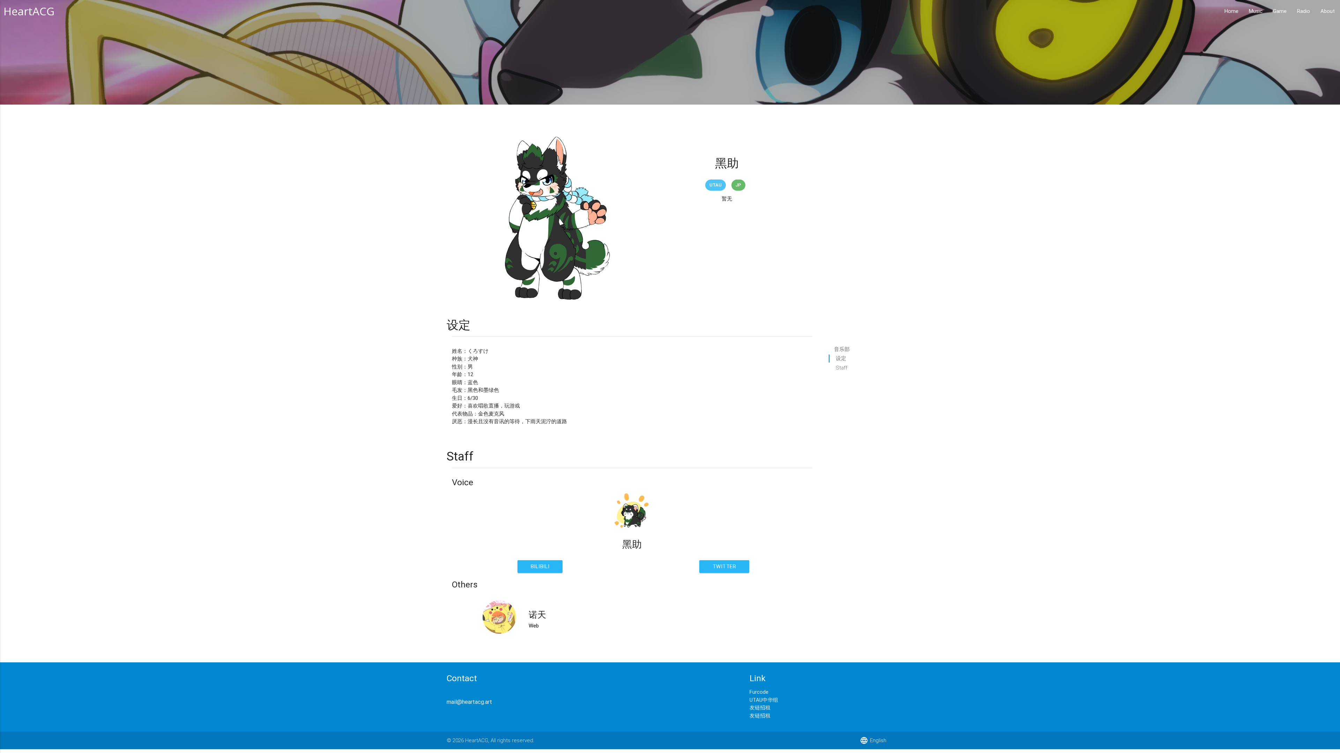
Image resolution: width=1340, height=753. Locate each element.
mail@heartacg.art (469, 702)
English (873, 740)
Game (1280, 11)
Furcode (759, 692)
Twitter (724, 566)
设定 (841, 358)
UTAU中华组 (764, 700)
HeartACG (28, 10)
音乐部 (842, 349)
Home (1231, 11)
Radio (1303, 11)
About (1327, 11)
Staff (841, 367)
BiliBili (540, 566)
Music (1256, 11)
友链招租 (760, 707)
